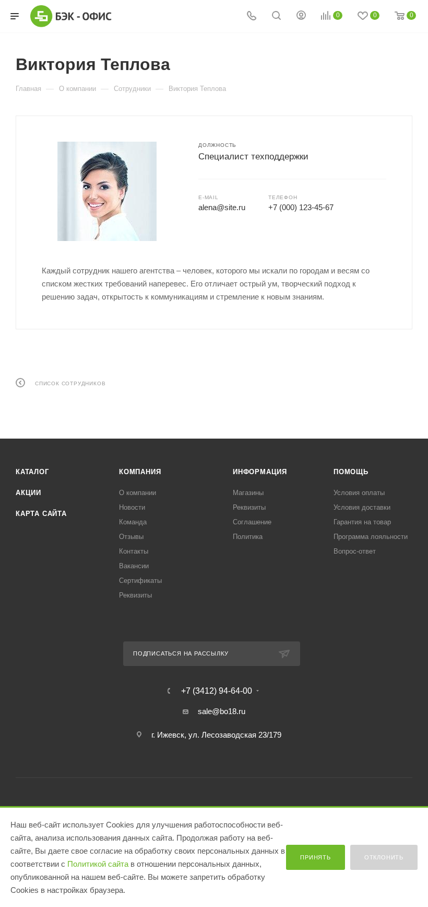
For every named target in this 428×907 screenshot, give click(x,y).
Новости (132, 507)
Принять (315, 857)
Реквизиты (135, 595)
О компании (137, 493)
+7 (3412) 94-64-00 (216, 691)
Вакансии (134, 566)
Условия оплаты (359, 493)
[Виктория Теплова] (107, 191)
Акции (28, 493)
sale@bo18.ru (221, 711)
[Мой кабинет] (301, 16)
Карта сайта (41, 514)
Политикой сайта (97, 863)
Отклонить (383, 857)
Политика (248, 537)
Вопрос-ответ (355, 551)
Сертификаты (140, 580)
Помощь (351, 472)
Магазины (248, 493)
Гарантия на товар (362, 522)
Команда (133, 522)
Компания (140, 472)
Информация (260, 472)
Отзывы (131, 537)
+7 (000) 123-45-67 (301, 207)
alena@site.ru (221, 207)
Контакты (133, 551)
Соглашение (252, 522)
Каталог (32, 472)
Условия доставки (362, 507)
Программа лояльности (371, 537)
